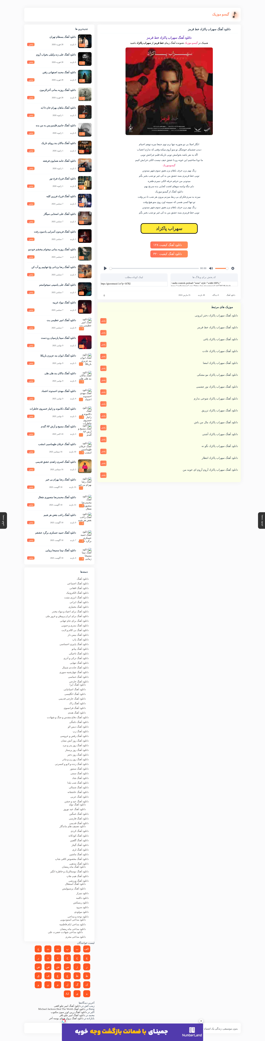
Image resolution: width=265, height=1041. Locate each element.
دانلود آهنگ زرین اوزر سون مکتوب (69, 1012)
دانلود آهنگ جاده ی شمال (75, 667)
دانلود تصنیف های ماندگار (73, 826)
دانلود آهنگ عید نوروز (74, 809)
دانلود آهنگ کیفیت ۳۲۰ (168, 253)
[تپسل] (64, 1021)
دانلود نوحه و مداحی (78, 916)
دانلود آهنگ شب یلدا (78, 782)
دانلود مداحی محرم (76, 936)
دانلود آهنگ (230, 295)
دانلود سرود (82, 907)
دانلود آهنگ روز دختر (78, 754)
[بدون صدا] (211, 268)
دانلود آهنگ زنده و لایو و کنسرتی (72, 764)
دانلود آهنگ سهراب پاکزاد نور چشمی (217, 386)
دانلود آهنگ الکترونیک (77, 592)
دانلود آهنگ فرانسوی (75, 708)
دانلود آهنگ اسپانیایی (75, 689)
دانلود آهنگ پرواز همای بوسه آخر (66, 1018)
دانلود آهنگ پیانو (80, 648)
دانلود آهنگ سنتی (79, 773)
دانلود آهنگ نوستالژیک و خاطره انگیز (69, 871)
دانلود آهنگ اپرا (78, 684)
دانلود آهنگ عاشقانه (78, 792)
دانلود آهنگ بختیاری (78, 606)
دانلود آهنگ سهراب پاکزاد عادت (220, 351)
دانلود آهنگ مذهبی (79, 863)
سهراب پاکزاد (169, 228)
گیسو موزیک (191, 42)
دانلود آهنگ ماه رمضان (74, 866)
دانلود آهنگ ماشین (79, 854)
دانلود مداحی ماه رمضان (73, 929)
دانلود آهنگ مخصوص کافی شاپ (72, 859)
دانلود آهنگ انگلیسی (75, 694)
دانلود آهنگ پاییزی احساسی (74, 644)
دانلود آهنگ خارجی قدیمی (72, 698)
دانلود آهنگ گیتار (80, 845)
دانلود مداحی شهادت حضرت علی (65, 932)
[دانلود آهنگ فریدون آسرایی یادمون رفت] (85, 236)
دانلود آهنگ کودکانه (78, 835)
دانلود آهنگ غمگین (79, 813)
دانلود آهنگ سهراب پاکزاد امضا (220, 363)
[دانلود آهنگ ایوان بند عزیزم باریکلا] (85, 360)
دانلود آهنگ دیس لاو (78, 726)
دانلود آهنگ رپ (81, 731)
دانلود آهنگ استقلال (75, 883)
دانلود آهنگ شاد (80, 778)
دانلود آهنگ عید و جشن (76, 801)
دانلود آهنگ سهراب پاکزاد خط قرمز (217, 327)
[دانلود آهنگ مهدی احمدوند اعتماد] (85, 395)
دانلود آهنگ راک (77, 703)
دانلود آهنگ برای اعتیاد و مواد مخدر (70, 611)
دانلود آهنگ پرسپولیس (74, 888)
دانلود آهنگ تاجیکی (79, 653)
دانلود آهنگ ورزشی (78, 880)
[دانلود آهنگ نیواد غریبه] (85, 307)
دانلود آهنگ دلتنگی (79, 722)
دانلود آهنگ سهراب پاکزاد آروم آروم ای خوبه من (210, 469)
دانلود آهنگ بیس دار (78, 634)
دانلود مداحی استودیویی (73, 919)
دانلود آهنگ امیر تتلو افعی (67, 1005)
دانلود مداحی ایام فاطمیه (72, 924)
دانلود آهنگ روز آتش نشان (75, 740)
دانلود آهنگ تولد (77, 804)
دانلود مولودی (81, 911)
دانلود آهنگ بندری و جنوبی (75, 625)
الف (86, 949)
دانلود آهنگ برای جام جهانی (74, 620)
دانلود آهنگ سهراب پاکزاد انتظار (220, 457)
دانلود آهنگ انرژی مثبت (76, 597)
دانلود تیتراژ (82, 893)
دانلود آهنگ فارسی (79, 818)
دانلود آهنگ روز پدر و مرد (76, 745)
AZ (67, 993)
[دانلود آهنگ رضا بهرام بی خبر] (85, 484)
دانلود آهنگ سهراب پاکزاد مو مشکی (217, 374)
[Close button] (201, 1021)
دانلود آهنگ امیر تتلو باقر (72, 1015)
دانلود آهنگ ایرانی (79, 602)
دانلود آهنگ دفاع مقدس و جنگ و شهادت (68, 717)
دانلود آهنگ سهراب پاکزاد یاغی (220, 339)
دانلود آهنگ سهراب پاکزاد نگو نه (220, 446)
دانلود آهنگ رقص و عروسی (74, 736)
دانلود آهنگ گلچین (79, 840)
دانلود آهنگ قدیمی (79, 823)
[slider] (154, 268)
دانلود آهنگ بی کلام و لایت (75, 630)
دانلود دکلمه (82, 897)
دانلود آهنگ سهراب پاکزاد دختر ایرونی (216, 315)
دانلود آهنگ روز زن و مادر (75, 759)
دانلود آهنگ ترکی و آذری (76, 658)
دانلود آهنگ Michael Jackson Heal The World (61, 1009)
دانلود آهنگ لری (80, 849)
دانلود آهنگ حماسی (78, 676)
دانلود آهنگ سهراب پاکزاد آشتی (220, 434)
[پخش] (105, 268)
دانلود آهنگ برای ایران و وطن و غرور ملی (67, 616)
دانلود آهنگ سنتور (79, 768)
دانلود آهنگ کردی (80, 830)
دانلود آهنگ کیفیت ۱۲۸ (168, 245)
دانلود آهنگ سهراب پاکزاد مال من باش (216, 422)
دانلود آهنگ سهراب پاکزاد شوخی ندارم (216, 398)
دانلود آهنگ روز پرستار (77, 750)
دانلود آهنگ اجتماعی (78, 583)
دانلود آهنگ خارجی (79, 681)
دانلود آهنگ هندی (77, 712)
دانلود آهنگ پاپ (80, 639)
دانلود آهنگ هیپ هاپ (78, 876)
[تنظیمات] (233, 268)
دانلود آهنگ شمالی (79, 787)
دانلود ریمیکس (81, 902)
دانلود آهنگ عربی (79, 796)
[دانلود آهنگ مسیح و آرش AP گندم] (85, 431)
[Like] (101, 295)
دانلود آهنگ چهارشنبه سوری (74, 672)
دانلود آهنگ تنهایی (79, 662)
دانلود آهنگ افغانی (79, 588)
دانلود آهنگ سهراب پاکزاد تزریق (220, 410)
